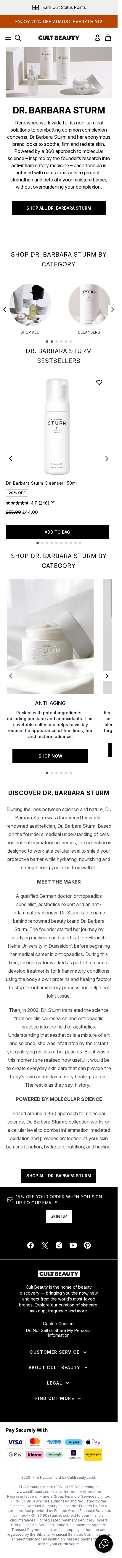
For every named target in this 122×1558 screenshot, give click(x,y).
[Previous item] (4, 309)
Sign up (59, 1216)
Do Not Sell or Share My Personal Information (59, 1333)
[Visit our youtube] (73, 1245)
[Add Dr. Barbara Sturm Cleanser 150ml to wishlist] (99, 382)
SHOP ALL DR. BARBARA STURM (58, 208)
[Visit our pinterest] (87, 1245)
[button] (104, 1544)
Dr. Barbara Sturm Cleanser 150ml (41, 483)
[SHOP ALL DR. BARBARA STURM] (59, 72)
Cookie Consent (59, 1323)
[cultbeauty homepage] (59, 38)
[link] (97, 38)
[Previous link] (10, 676)
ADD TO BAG (57, 532)
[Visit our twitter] (45, 1245)
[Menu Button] (6, 38)
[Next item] (113, 309)
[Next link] (107, 676)
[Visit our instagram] (59, 1245)
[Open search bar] (18, 38)
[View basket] (108, 38)
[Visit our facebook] (30, 1245)
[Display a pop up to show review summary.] (53, 503)
